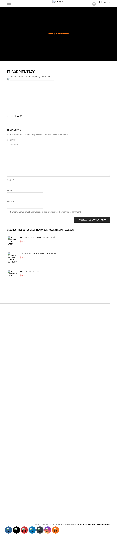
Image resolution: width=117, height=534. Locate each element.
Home (50, 34)
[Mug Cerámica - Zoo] (12, 274)
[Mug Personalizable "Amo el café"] (12, 241)
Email (10, 190)
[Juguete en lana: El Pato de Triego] (12, 258)
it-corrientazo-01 (14, 116)
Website (10, 201)
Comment (11, 140)
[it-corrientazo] (30, 93)
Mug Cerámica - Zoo (30, 271)
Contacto (82, 524)
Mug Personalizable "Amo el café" (38, 238)
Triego (43, 77)
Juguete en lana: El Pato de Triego (38, 254)
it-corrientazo (21, 72)
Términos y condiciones (98, 524)
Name (10, 180)
